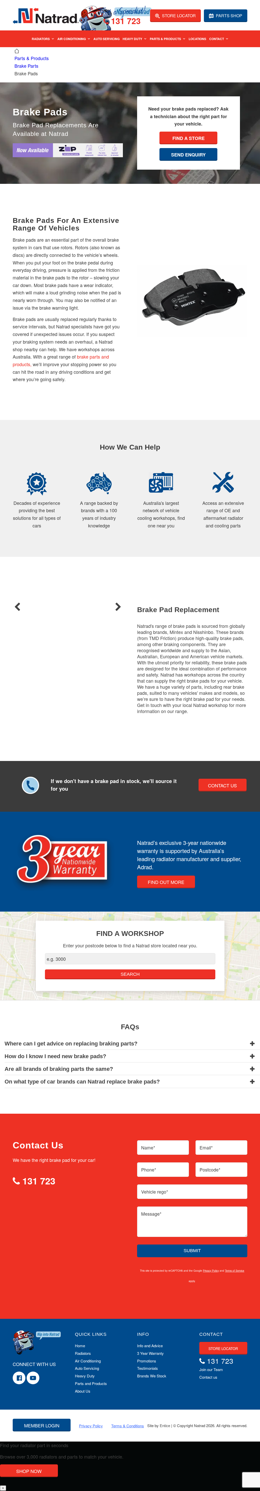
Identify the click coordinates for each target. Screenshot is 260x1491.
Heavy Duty (132, 39)
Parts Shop (228, 16)
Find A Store (188, 138)
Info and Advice (150, 1345)
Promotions (146, 1360)
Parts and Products (91, 1383)
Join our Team (211, 1369)
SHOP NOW (29, 1471)
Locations (197, 39)
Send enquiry (188, 154)
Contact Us (222, 785)
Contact (216, 39)
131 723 (125, 21)
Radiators (41, 39)
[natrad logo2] (46, 15)
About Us (82, 1391)
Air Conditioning (71, 39)
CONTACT (211, 1334)
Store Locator (178, 16)
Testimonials (147, 1368)
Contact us (208, 1377)
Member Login (41, 1425)
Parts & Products (165, 39)
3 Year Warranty (150, 1353)
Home (80, 1345)
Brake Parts (26, 65)
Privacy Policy (211, 1270)
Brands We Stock (151, 1375)
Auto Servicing (106, 39)
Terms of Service (234, 1270)
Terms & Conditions (127, 1425)
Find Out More (166, 882)
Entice (165, 1425)
